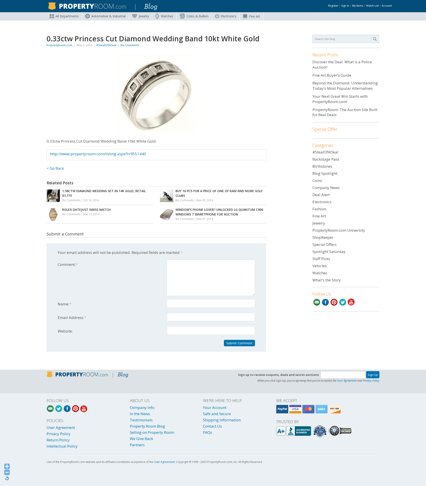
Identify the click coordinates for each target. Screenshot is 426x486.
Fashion (319, 208)
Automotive (108, 16)
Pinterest (334, 302)
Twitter (342, 302)
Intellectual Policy (62, 446)
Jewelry (144, 16)
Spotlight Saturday (328, 251)
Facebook (325, 302)
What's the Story (326, 280)
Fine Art (254, 16)
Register (333, 6)
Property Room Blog (147, 426)
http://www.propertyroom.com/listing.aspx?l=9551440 (98, 153)
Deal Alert (321, 194)
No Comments (129, 45)
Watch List (372, 6)
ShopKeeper (322, 237)
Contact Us (212, 426)
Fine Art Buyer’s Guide (331, 75)
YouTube (351, 302)
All (67, 16)
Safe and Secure (217, 413)
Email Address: (72, 317)
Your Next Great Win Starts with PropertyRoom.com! (340, 99)
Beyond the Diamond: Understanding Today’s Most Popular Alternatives (345, 85)
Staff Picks (321, 258)
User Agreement (347, 380)
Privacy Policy (371, 380)
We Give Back (141, 438)
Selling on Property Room (152, 432)
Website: (65, 331)
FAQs (207, 432)
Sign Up (373, 375)
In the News (140, 413)
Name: (64, 304)
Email (316, 302)
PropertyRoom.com (59, 45)
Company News (326, 187)
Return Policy (58, 439)
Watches (167, 16)
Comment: (68, 264)
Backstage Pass (325, 159)
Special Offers (324, 244)
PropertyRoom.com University (338, 230)
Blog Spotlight (324, 173)
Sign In (345, 6)
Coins (198, 16)
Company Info (142, 407)
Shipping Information (222, 419)
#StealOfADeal (106, 45)
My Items (357, 6)
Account (387, 6)
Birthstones (322, 166)
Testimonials (141, 419)
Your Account (214, 407)
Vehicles (319, 265)
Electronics (228, 16)
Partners (137, 444)
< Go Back (55, 168)
